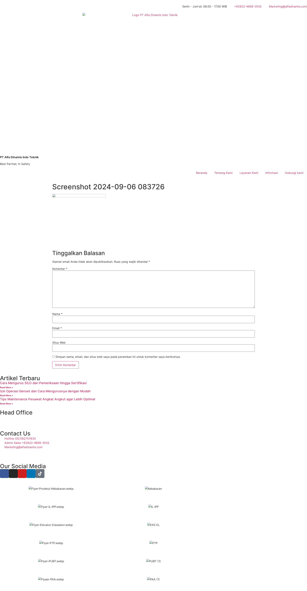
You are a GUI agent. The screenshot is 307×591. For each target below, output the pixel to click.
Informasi (271, 173)
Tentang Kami (223, 173)
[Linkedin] (31, 473)
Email (57, 328)
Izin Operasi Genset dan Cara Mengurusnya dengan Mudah (45, 391)
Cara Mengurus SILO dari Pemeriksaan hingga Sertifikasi (43, 383)
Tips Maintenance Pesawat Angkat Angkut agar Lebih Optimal (47, 399)
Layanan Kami (249, 173)
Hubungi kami (294, 173)
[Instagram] (13, 473)
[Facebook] (4, 473)
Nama (57, 313)
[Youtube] (22, 473)
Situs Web (59, 342)
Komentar (59, 268)
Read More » (6, 387)
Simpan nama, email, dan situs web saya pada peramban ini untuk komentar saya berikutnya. (118, 356)
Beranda (201, 173)
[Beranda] (153, 84)
